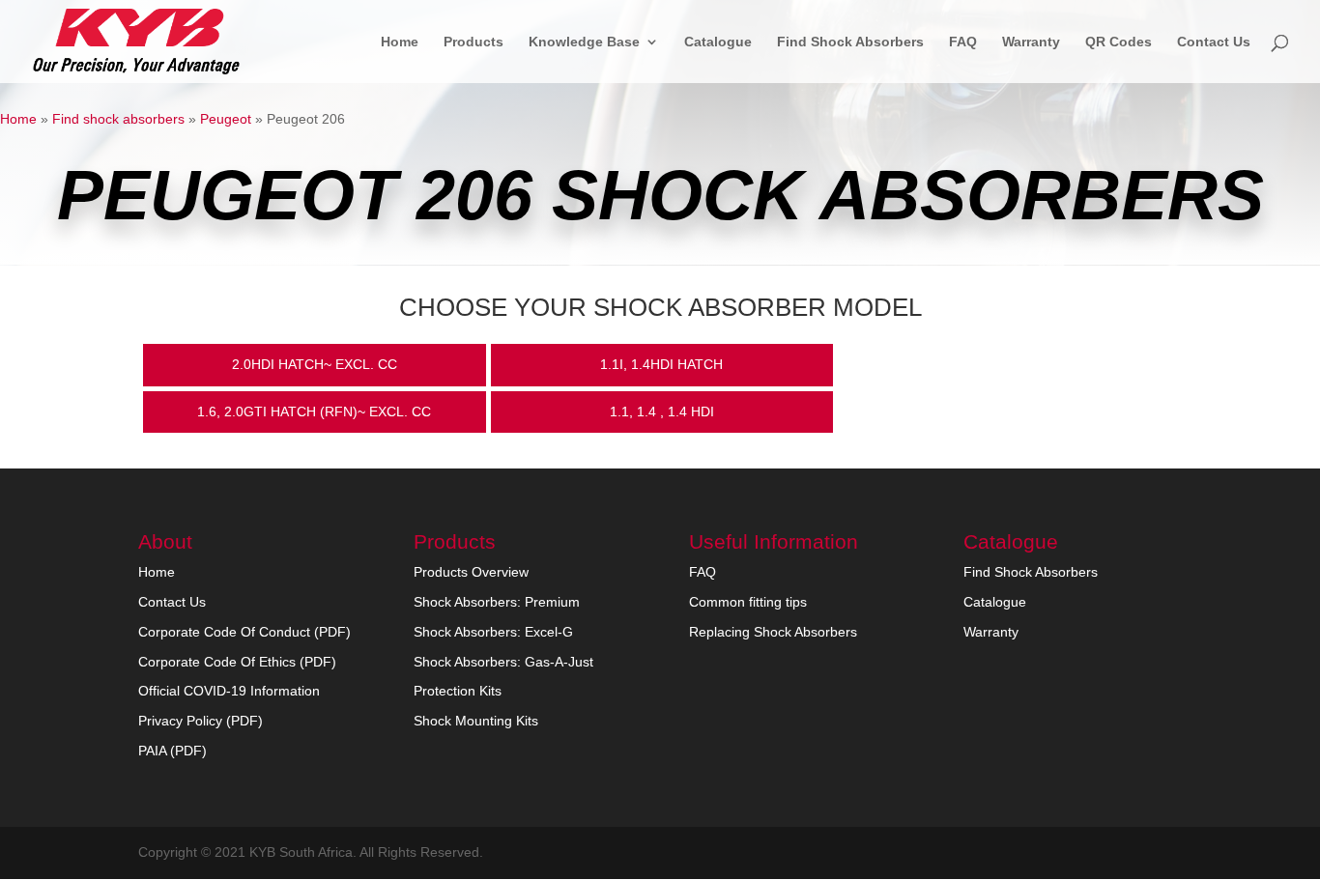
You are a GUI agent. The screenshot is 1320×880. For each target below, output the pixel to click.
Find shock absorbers (118, 119)
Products (473, 42)
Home (399, 42)
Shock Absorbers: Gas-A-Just (503, 661)
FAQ (963, 42)
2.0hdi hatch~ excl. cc (314, 364)
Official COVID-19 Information (229, 690)
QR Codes (1118, 42)
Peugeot (225, 119)
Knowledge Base (584, 42)
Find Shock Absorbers (850, 42)
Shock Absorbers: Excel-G (493, 631)
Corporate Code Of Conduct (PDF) (244, 631)
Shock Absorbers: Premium (497, 602)
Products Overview (471, 572)
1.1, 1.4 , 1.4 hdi (662, 411)
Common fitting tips (748, 602)
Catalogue (718, 42)
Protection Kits (458, 690)
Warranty (1031, 42)
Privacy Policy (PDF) (200, 720)
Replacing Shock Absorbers (773, 631)
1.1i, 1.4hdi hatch (661, 364)
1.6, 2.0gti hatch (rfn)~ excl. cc (314, 411)
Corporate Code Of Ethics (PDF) (237, 661)
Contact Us (1213, 42)
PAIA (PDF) (172, 750)
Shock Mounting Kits (476, 720)
